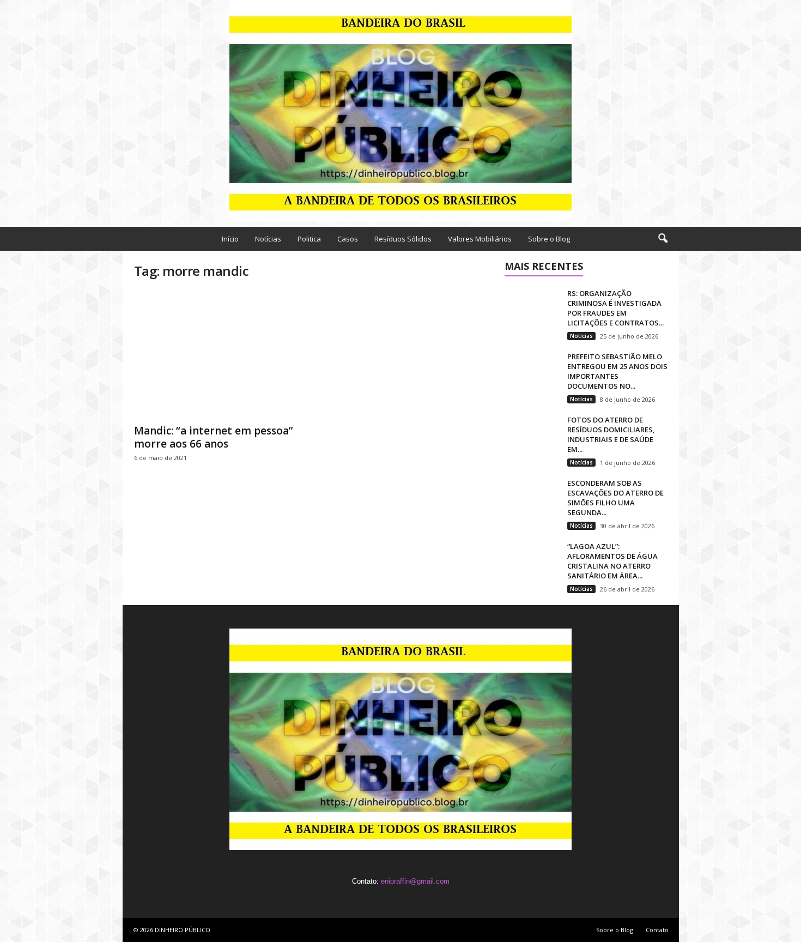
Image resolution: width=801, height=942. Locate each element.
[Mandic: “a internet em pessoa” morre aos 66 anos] (216, 354)
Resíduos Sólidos (403, 239)
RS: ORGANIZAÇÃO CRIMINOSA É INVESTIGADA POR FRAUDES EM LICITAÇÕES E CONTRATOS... (615, 308)
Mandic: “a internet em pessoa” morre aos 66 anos (213, 437)
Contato (657, 930)
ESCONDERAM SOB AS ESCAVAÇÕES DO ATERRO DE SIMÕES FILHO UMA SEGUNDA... (615, 497)
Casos (347, 239)
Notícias (268, 239)
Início (230, 239)
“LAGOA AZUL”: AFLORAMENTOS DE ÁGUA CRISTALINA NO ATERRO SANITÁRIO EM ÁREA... (612, 561)
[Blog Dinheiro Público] (400, 110)
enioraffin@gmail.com (415, 881)
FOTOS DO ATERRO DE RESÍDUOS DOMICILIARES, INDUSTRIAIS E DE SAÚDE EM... (611, 434)
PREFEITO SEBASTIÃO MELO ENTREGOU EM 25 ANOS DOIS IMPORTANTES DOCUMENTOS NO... (617, 371)
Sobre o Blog (549, 239)
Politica (309, 239)
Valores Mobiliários (480, 239)
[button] (663, 239)
